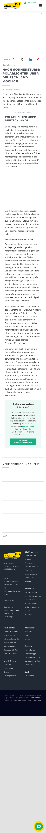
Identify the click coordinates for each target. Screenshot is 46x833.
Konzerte (7, 672)
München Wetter (31, 603)
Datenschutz (8, 607)
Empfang (28, 581)
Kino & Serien (30, 650)
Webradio (37, 700)
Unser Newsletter (31, 574)
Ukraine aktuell (9, 635)
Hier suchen (29, 676)
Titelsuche (7, 665)
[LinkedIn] (30, 59)
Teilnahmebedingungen (12, 610)
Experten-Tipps (30, 653)
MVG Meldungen (10, 646)
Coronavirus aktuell (11, 631)
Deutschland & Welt (11, 650)
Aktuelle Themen (31, 592)
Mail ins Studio (9, 601)
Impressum (8, 604)
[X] (21, 59)
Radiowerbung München (23, 700)
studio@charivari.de (11, 581)
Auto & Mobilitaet (10, 653)
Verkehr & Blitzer (10, 642)
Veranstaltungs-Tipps (32, 661)
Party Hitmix (8, 668)
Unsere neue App (31, 578)
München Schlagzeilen (33, 596)
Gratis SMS (29, 665)
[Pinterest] (38, 59)
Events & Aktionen (31, 567)
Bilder (27, 635)
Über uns (28, 570)
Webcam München (32, 607)
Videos (27, 639)
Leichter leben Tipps (32, 657)
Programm (29, 563)
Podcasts (28, 631)
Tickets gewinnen (10, 676)
